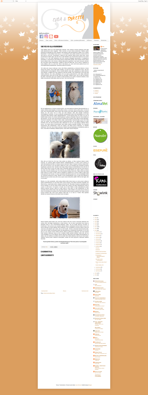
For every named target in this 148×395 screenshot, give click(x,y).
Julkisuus (89, 40)
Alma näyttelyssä (98, 285)
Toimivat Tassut (98, 352)
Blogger (90, 385)
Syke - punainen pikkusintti (78, 40)
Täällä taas (97, 360)
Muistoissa (103, 40)
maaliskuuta (98, 267)
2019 (96, 223)
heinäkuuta (98, 240)
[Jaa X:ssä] (53, 247)
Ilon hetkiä (97, 292)
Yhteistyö (96, 40)
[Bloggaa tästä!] (52, 247)
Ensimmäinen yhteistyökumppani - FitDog (100, 256)
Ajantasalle (97, 295)
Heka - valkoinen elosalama (61, 40)
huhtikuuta (98, 246)
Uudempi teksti (44, 291)
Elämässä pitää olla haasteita (100, 343)
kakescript (97, 330)
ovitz (96, 284)
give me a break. (98, 372)
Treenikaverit (98, 342)
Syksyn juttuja (97, 356)
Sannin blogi (97, 348)
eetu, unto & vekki (99, 308)
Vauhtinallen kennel (99, 287)
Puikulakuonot (98, 362)
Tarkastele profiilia (97, 64)
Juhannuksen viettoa (99, 346)
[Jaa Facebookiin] (55, 247)
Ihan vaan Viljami (98, 319)
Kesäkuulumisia (98, 335)
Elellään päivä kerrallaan (101, 251)
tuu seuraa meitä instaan (99, 309)
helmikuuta (98, 269)
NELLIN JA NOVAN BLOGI (100, 355)
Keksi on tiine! (97, 312)
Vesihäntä (98, 249)
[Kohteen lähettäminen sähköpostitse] (51, 247)
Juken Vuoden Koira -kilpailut (100, 289)
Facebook (96, 91)
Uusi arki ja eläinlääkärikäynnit (100, 282)
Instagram (96, 90)
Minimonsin (97, 359)
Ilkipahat (97, 311)
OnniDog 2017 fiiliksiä (99, 328)
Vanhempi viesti (85, 291)
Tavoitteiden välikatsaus (99, 316)
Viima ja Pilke (98, 294)
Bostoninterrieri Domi (99, 314)
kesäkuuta (98, 242)
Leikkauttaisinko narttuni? (99, 305)
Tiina (103, 46)
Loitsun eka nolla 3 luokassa (100, 302)
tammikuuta (98, 270)
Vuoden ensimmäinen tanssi (100, 299)
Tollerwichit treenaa (99, 281)
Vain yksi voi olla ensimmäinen (99, 260)
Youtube (96, 93)
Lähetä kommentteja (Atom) (49, 293)
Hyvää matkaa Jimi (100, 265)
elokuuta (98, 239)
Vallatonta (97, 334)
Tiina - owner (49, 40)
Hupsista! (96, 350)
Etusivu (41, 40)
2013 (96, 275)
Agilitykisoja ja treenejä (99, 332)
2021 (96, 219)
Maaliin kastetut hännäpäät (101, 345)
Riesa (96, 337)
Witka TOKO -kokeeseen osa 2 (101, 353)
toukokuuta (98, 244)
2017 (96, 226)
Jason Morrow (78, 385)
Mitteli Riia (97, 304)
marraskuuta (98, 233)
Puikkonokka (98, 291)
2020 (96, 221)
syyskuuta (98, 237)
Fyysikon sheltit (98, 301)
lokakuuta (98, 235)
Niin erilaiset (97, 327)
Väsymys (97, 248)
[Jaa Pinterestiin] (56, 247)
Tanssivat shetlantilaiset (100, 298)
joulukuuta (98, 231)
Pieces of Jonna (98, 371)
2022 (96, 217)
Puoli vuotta (97, 363)
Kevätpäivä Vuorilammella (101, 253)
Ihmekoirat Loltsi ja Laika (100, 318)
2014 (96, 273)
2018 (96, 224)
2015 (96, 230)
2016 (96, 228)
